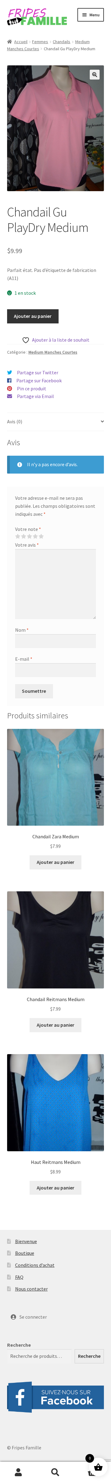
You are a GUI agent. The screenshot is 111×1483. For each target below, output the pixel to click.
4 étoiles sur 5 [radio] (35, 536)
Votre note (28, 529)
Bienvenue (26, 1241)
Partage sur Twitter (37, 372)
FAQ (19, 1277)
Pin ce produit (31, 388)
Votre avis (27, 545)
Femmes (40, 41)
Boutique (24, 1253)
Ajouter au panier (32, 316)
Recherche (19, 1345)
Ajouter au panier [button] (55, 862)
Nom (22, 630)
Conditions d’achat (35, 1265)
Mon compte (18, 1472)
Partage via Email (35, 396)
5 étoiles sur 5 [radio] (41, 536)
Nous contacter (31, 1289)
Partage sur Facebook (39, 380)
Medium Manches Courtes (52, 352)
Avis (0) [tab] (14, 421)
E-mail (23, 659)
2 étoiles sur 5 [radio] (23, 536)
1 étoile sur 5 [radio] (17, 536)
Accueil (20, 41)
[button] (95, 75)
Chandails (61, 41)
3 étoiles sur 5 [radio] (29, 536)
